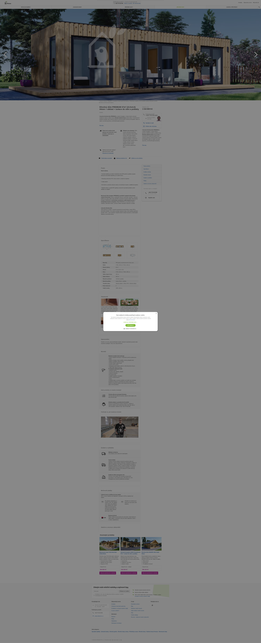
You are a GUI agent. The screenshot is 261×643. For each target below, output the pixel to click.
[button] (130, 322)
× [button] (156, 313)
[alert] (130, 321)
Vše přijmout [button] (130, 325)
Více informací (132, 320)
